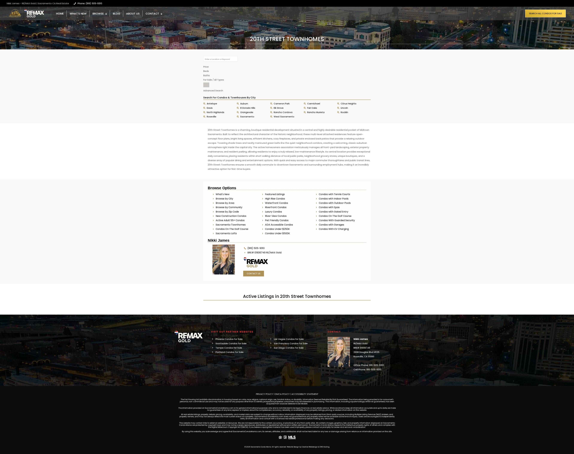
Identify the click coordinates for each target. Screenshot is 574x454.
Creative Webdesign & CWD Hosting (315, 447)
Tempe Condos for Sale (229, 347)
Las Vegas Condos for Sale (289, 339)
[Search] (206, 85)
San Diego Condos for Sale (289, 347)
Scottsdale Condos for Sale (231, 343)
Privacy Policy (264, 394)
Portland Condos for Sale (230, 352)
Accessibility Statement (304, 394)
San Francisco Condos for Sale (291, 343)
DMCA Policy (282, 394)
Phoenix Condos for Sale (229, 339)
